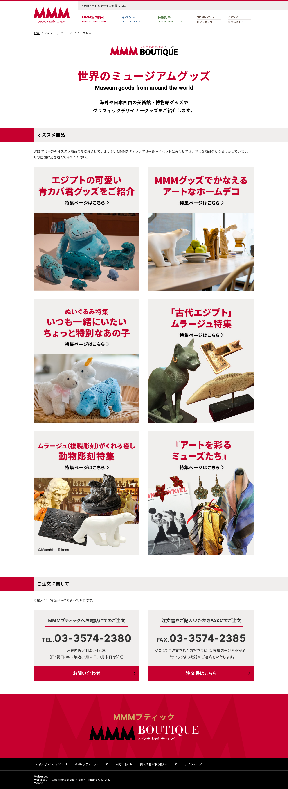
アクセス (233, 16)
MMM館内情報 (94, 19)
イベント (132, 19)
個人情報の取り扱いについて (158, 764)
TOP (37, 33)
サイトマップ (204, 22)
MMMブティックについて (91, 764)
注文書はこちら (201, 673)
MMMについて (205, 16)
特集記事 (170, 19)
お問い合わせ (236, 22)
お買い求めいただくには (52, 764)
